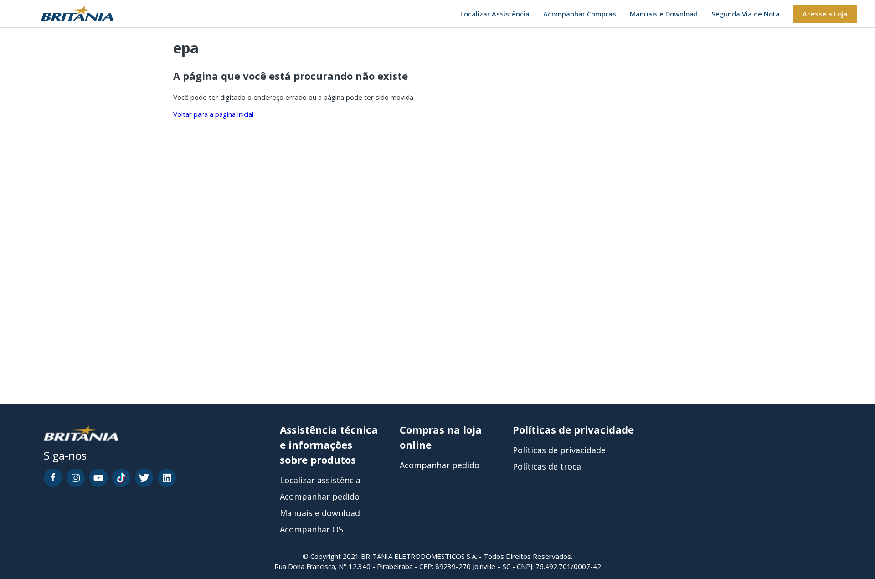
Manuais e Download (664, 13)
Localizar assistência (320, 480)
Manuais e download (320, 512)
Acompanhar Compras (579, 13)
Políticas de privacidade (559, 450)
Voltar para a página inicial (213, 114)
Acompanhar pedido (320, 496)
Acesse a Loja (825, 13)
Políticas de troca (547, 466)
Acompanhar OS (311, 529)
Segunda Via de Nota (745, 13)
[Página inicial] (65, 14)
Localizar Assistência (495, 13)
